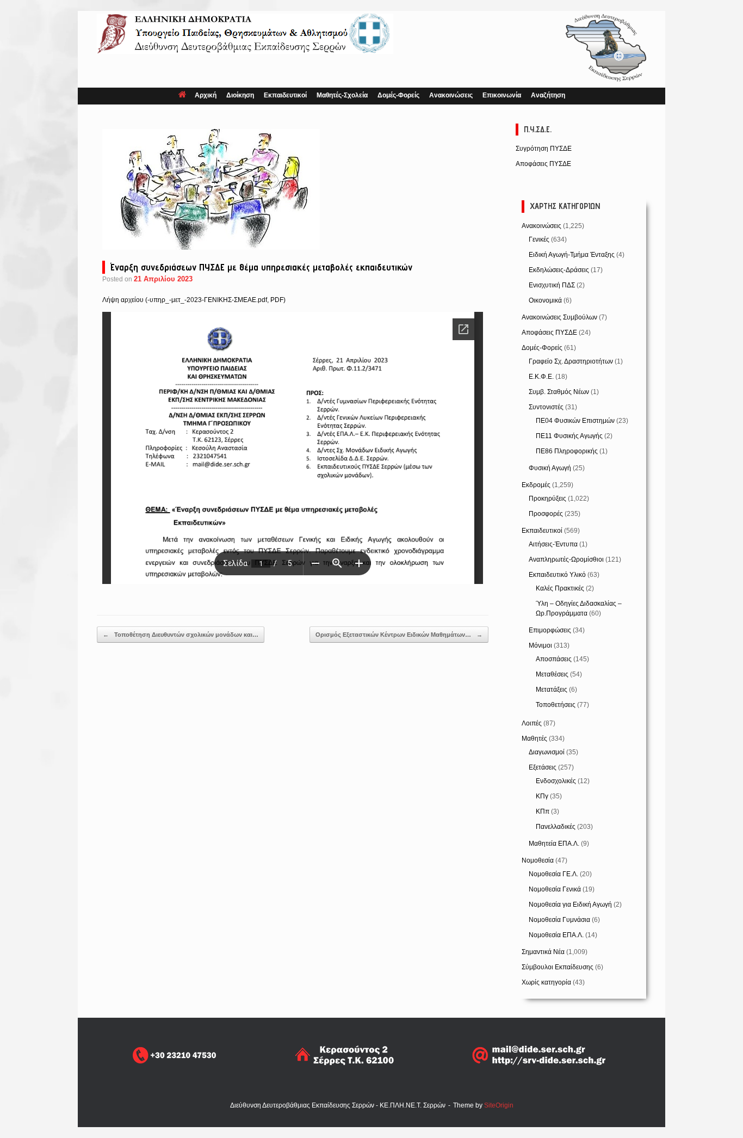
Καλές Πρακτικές (560, 588)
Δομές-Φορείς (398, 95)
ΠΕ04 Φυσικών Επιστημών (575, 421)
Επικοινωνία (501, 95)
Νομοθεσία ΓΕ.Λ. (553, 874)
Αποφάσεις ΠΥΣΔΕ (543, 164)
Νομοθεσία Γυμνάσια (559, 920)
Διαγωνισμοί (547, 752)
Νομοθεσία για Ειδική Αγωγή (570, 904)
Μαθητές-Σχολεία (342, 95)
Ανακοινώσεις (451, 95)
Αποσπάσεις (554, 659)
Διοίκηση (240, 95)
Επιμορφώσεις (550, 630)
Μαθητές (534, 738)
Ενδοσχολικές (556, 781)
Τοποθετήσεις (555, 705)
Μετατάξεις (551, 689)
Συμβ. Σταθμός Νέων (559, 392)
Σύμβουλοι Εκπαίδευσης (557, 967)
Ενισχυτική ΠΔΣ (552, 285)
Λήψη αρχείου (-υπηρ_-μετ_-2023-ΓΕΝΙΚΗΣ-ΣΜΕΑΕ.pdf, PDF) (194, 300)
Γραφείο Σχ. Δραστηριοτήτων (571, 361)
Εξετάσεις (542, 767)
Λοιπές (532, 723)
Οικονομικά (545, 300)
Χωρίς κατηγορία (546, 982)
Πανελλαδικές (555, 827)
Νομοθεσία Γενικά (555, 889)
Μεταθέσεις (552, 674)
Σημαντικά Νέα (543, 952)
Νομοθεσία (538, 860)
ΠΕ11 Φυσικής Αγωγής (569, 436)
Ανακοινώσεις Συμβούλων (559, 317)
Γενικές (539, 239)
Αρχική (205, 95)
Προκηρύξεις (547, 498)
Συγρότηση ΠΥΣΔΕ (544, 148)
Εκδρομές (536, 485)
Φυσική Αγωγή (550, 468)
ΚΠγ (542, 796)
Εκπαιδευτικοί (285, 95)
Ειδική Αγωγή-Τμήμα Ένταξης (572, 255)
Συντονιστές (546, 407)
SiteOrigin (498, 1105)
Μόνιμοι (540, 645)
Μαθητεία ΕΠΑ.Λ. (554, 843)
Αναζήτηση (548, 95)
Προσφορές (546, 514)
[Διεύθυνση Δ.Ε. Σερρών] (245, 34)
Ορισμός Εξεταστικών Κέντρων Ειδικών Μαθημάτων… (398, 634)
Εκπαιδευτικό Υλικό (557, 575)
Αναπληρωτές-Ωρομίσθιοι (566, 559)
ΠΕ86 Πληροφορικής (567, 451)
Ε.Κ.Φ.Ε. (541, 376)
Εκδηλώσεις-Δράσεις (559, 270)
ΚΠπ (542, 811)
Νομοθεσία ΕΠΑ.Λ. (556, 935)
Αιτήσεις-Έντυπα (553, 544)
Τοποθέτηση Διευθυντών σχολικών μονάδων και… (180, 634)
